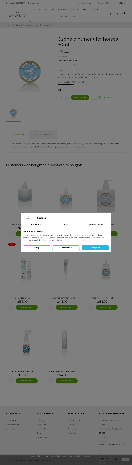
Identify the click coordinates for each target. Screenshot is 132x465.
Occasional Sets (68, 17)
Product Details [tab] (43, 134)
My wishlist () (120, 3)
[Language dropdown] (117, 14)
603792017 (20, 3)
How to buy (42, 429)
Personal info (74, 420)
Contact (40, 433)
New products (12, 425)
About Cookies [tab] (96, 224)
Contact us (42, 437)
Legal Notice (43, 425)
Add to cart (80, 97)
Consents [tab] (36, 224)
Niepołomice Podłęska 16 (110, 429)
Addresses (72, 429)
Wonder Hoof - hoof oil (102, 298)
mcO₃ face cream (23, 298)
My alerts (72, 433)
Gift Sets (92, 10)
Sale (99, 10)
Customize (65, 247)
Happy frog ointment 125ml (62, 298)
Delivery (40, 420)
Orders (71, 425)
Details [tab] (66, 224)
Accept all (95, 247)
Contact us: (10, 3)
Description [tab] (17, 134)
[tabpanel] (30, 68)
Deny (36, 247)
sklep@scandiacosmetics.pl (111, 444)
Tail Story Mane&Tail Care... (22, 371)
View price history (67, 60)
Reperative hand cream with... (62, 371)
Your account (77, 413)
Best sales (10, 429)
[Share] (59, 90)
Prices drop (11, 420)
